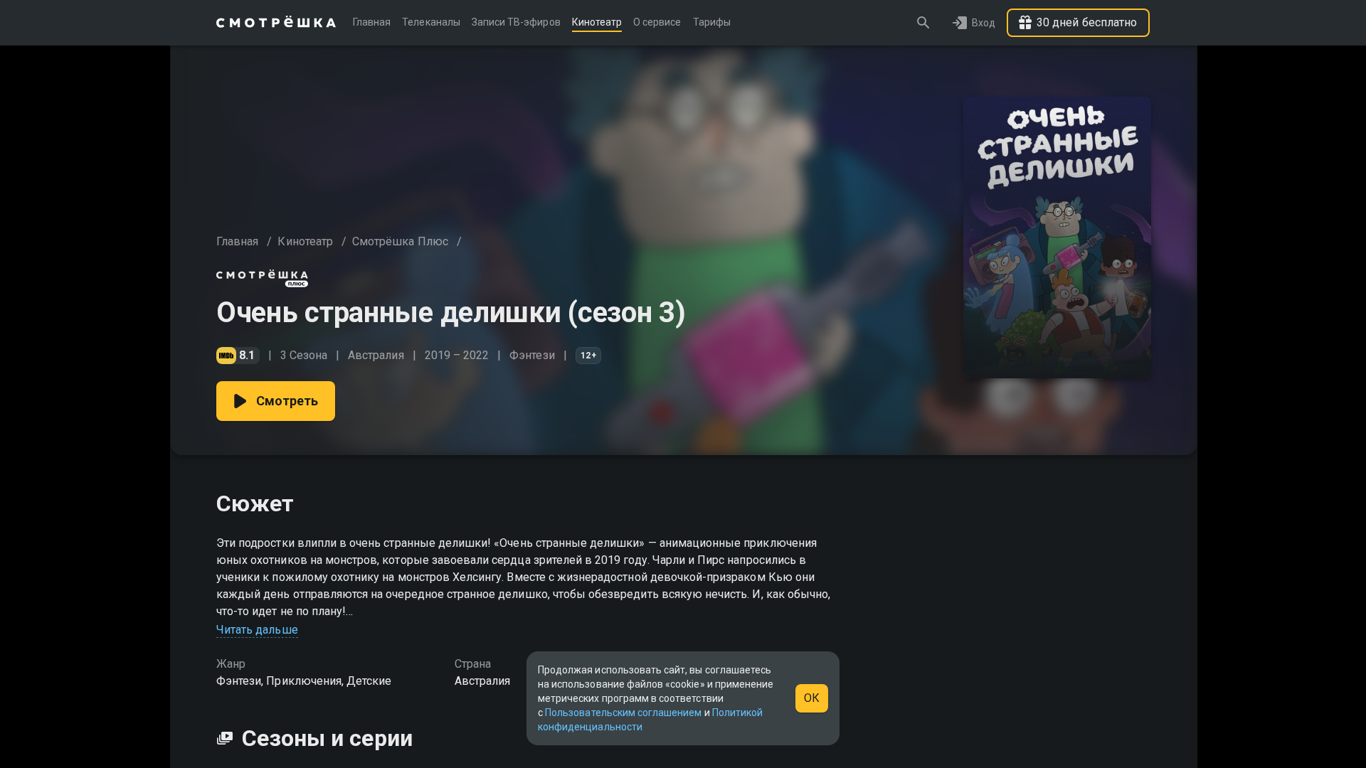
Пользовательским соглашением (623, 712)
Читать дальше (257, 629)
